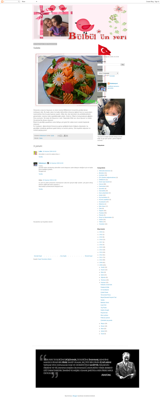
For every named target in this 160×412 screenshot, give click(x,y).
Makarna (101, 204)
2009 (101, 262)
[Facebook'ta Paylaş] (65, 136)
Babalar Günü (105, 302)
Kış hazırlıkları (103, 197)
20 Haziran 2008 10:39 (49, 180)
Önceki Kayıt (88, 256)
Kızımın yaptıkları (104, 199)
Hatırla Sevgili (105, 310)
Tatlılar (101, 222)
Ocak (102, 333)
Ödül (100, 208)
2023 (101, 232)
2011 (101, 257)
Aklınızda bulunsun (104, 171)
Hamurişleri (102, 186)
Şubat (103, 331)
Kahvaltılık (102, 191)
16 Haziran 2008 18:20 (49, 151)
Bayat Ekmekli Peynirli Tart (108, 297)
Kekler (101, 195)
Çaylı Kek (103, 305)
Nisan (103, 326)
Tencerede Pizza (106, 295)
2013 (101, 252)
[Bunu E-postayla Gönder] (59, 136)
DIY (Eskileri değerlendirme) (107, 177)
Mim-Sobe (102, 206)
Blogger (75, 396)
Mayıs (103, 323)
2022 (101, 234)
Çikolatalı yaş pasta (106, 320)
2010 (101, 260)
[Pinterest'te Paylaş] (67, 136)
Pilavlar (101, 215)
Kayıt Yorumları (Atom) (44, 259)
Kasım (103, 270)
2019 (101, 237)
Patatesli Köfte (105, 287)
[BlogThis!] (61, 136)
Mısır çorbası (104, 315)
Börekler (101, 173)
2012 (101, 255)
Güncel (101, 184)
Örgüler (101, 210)
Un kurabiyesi (105, 290)
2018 (101, 239)
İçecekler (101, 188)
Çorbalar (101, 175)
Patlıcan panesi (105, 318)
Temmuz (103, 280)
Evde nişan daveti (104, 182)
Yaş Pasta (104, 307)
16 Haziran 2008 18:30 (56, 163)
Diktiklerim (102, 179)
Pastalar (101, 213)
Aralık (103, 267)
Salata (40, 138)
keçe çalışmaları (104, 193)
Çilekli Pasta (104, 292)
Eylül (102, 275)
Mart (102, 328)
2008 (101, 265)
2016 (101, 244)
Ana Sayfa (63, 256)
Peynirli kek (104, 313)
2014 (101, 250)
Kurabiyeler (102, 202)
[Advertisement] (63, 239)
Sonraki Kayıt (38, 256)
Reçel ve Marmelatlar (105, 217)
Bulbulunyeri (42, 163)
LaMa (40, 151)
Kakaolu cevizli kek (106, 284)
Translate (112, 76)
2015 (101, 247)
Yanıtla (41, 157)
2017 (101, 242)
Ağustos (103, 277)
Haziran (103, 282)
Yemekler (102, 224)
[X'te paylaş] (63, 136)
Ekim (102, 272)
